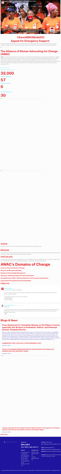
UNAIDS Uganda (8, 288)
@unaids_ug (14, 288)
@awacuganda (16, 305)
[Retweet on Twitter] (3, 286)
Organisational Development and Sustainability (16, 280)
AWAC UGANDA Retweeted (8, 286)
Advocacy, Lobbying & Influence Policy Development (17, 275)
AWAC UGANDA (8, 305)
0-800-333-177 (33, 447)
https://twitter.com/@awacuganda (52, 449)
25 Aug (18, 288)
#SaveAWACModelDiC (30, 37)
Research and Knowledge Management (13, 273)
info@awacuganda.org (49, 447)
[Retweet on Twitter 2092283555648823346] (7, 316)
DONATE (56, 4)
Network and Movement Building (11, 270)
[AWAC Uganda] (3, 2)
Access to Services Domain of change (12, 268)
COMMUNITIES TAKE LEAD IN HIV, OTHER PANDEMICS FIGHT (21, 343)
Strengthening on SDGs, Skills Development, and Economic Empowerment (24, 278)
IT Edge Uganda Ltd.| (55, 470)
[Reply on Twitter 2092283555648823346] (5, 316)
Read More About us (5, 67)
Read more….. (5, 434)
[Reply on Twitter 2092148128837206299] (5, 301)
